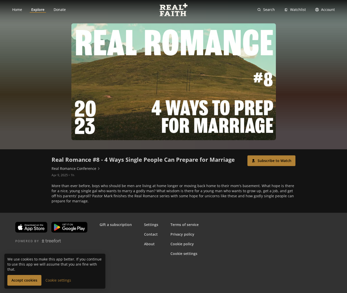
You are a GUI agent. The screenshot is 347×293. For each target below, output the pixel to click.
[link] (17, 10)
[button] (271, 160)
